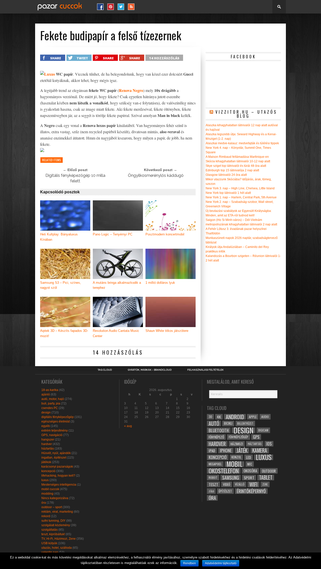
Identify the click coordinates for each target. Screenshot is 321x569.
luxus (45, 480)
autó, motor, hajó (52, 399)
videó (226, 484)
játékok (46, 462)
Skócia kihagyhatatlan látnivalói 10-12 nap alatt (238, 161)
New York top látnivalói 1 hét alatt (228, 193)
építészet (225, 491)
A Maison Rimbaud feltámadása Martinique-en (237, 157)
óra (43, 502)
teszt (213, 484)
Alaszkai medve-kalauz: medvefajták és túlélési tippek (242, 143)
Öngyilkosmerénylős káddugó (156, 175)
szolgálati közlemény (55, 525)
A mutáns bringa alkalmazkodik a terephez (117, 285)
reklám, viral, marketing (57, 511)
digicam (263, 430)
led (248, 457)
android (235, 416)
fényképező (216, 437)
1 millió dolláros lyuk (160, 282)
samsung (230, 477)
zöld (211, 491)
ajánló (45, 394)
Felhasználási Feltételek (205, 370)
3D (210, 416)
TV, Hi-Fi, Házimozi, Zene (58, 538)
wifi (253, 484)
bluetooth (219, 430)
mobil (234, 464)
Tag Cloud (105, 370)
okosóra (250, 470)
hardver (46, 444)
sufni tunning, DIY (53, 520)
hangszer (47, 439)
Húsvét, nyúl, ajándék (56, 453)
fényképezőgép (238, 437)
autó (214, 423)
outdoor (269, 471)
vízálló (240, 484)
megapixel (215, 464)
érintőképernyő (251, 491)
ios (269, 444)
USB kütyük (49, 543)
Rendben (189, 563)
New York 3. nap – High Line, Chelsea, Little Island (240, 188)
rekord (45, 516)
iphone (226, 450)
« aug (128, 426)
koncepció (48, 471)
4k (219, 416)
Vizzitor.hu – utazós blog (246, 114)
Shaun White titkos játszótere (166, 331)
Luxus (49, 74)
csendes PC (49, 408)
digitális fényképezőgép (57, 417)
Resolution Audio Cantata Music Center (116, 333)
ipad (212, 450)
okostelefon (224, 471)
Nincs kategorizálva (54, 498)
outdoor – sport (51, 507)
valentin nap (49, 552)
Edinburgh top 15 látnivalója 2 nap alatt (232, 170)
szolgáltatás (49, 529)
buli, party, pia (50, 403)
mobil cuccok (50, 489)
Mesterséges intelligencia (58, 484)
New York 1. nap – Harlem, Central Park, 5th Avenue (241, 197)
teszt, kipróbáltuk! (53, 534)
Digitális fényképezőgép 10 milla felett (75, 178)
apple (253, 416)
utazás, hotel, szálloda (56, 547)
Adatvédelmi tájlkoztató (220, 563)
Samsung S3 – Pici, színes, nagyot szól (60, 285)
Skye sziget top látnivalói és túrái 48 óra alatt (236, 166)
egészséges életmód (55, 421)
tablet (265, 477)
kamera (259, 450)
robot (213, 477)
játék (242, 450)
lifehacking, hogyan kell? (58, 475)
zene (265, 484)
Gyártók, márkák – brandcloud (150, 370)
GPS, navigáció (51, 435)
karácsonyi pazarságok (57, 466)
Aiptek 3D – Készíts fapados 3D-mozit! (64, 333)
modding (47, 493)
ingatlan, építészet (53, 457)
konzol (236, 457)
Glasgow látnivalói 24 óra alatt (226, 175)
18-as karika (49, 390)
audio (265, 416)
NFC (249, 464)
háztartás (47, 448)
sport (249, 477)
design (46, 412)
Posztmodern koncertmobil (164, 234)
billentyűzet (245, 423)
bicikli (228, 423)
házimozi (236, 443)
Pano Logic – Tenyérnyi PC (112, 234)
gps (256, 437)
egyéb (45, 426)
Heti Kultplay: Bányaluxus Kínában (59, 236)
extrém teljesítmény (54, 430)
